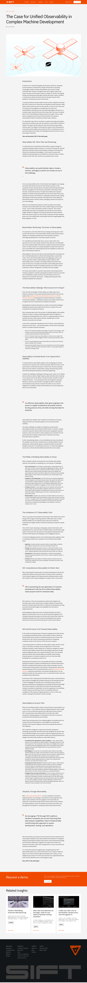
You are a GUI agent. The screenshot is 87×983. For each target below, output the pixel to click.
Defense (8, 954)
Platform (26, 2)
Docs (19, 952)
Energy (8, 956)
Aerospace (9, 948)
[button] (33, 2)
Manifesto (20, 950)
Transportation (10, 950)
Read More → (11, 930)
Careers (34, 952)
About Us (34, 948)
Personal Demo (44, 948)
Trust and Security (23, 956)
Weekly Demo (43, 950)
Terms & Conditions (23, 954)
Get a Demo (47, 881)
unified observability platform (33, 796)
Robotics (8, 952)
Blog (46, 2)
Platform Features (23, 948)
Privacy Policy (22, 958)
